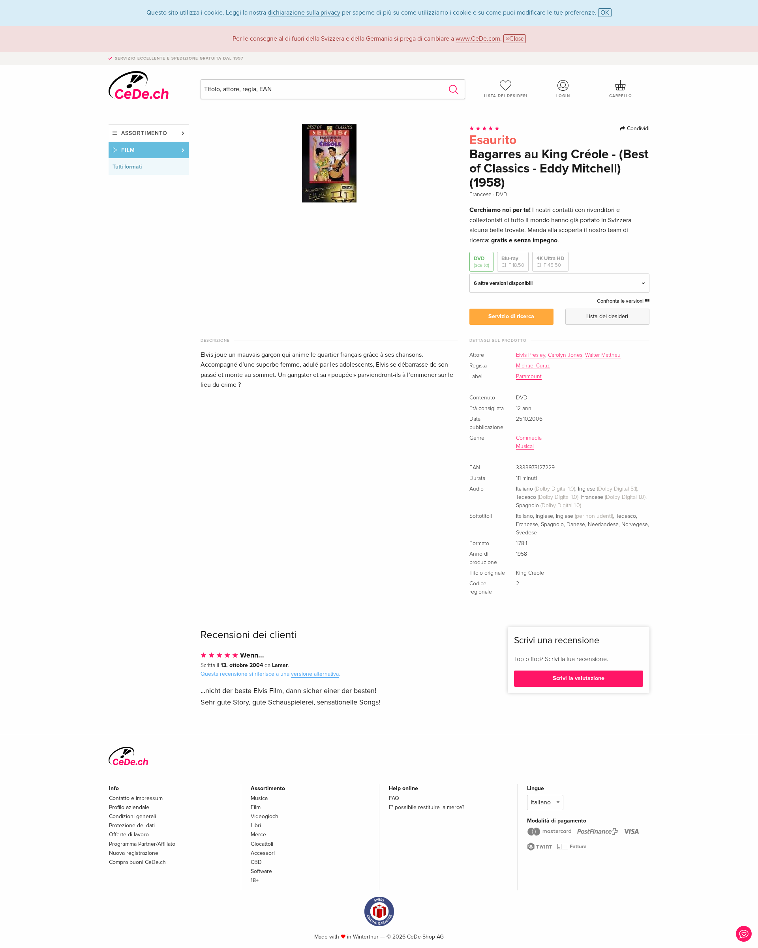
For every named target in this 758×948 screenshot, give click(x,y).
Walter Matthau (603, 355)
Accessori (263, 853)
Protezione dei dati (132, 825)
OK (604, 13)
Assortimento (144, 133)
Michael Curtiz (533, 366)
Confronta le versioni (621, 301)
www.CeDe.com (478, 39)
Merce (258, 834)
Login (563, 96)
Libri (256, 825)
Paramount (529, 376)
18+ (255, 880)
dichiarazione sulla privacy (304, 13)
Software (261, 871)
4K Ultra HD (550, 261)
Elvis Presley (530, 355)
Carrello (620, 96)
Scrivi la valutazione (578, 678)
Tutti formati (127, 166)
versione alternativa (315, 674)
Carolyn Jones (565, 355)
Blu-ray (512, 261)
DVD (481, 261)
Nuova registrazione (133, 853)
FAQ (394, 798)
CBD (256, 862)
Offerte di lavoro (129, 834)
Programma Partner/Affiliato (142, 844)
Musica (259, 798)
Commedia (529, 438)
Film (128, 150)
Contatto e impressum (136, 798)
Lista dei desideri (505, 96)
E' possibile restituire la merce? (426, 807)
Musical (525, 446)
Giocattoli (262, 844)
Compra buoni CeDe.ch (137, 862)
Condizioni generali (132, 816)
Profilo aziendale (129, 807)
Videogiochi (265, 816)
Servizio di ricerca (511, 316)
